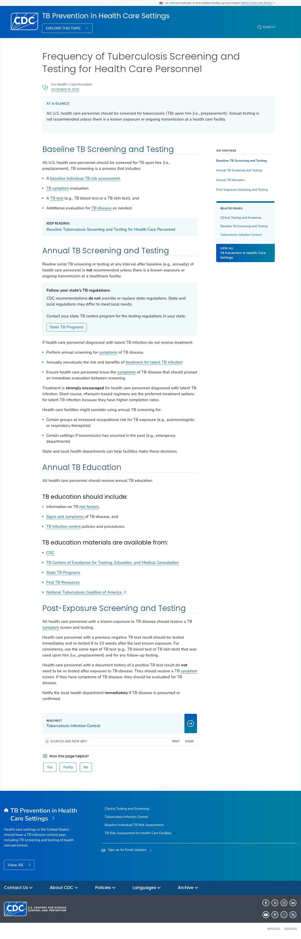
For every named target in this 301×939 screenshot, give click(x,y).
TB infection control (63, 526)
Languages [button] (145, 888)
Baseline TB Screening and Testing (241, 161)
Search (268, 27)
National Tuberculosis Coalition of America (84, 592)
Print (176, 741)
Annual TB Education (230, 180)
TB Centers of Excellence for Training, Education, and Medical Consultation (112, 562)
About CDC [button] (62, 888)
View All (16, 865)
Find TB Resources (63, 582)
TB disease (102, 208)
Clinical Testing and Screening (240, 218)
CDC (50, 552)
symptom (51, 627)
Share (189, 741)
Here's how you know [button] (257, 3)
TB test (56, 198)
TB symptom (57, 188)
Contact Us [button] (16, 888)
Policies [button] (103, 888)
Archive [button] (186, 888)
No (86, 767)
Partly (68, 767)
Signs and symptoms (65, 516)
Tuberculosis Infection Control (241, 235)
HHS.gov (273, 929)
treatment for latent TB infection (154, 362)
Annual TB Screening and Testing (239, 170)
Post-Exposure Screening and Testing (242, 190)
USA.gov (290, 929)
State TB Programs (67, 327)
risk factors (89, 506)
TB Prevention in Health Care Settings (106, 16)
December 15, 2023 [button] (65, 89)
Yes (50, 767)
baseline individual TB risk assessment (85, 178)
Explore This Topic (64, 28)
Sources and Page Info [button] (68, 741)
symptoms (108, 352)
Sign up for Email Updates (127, 850)
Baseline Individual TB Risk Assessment (134, 825)
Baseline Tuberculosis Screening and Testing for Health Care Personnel (110, 229)
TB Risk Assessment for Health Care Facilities (138, 833)
